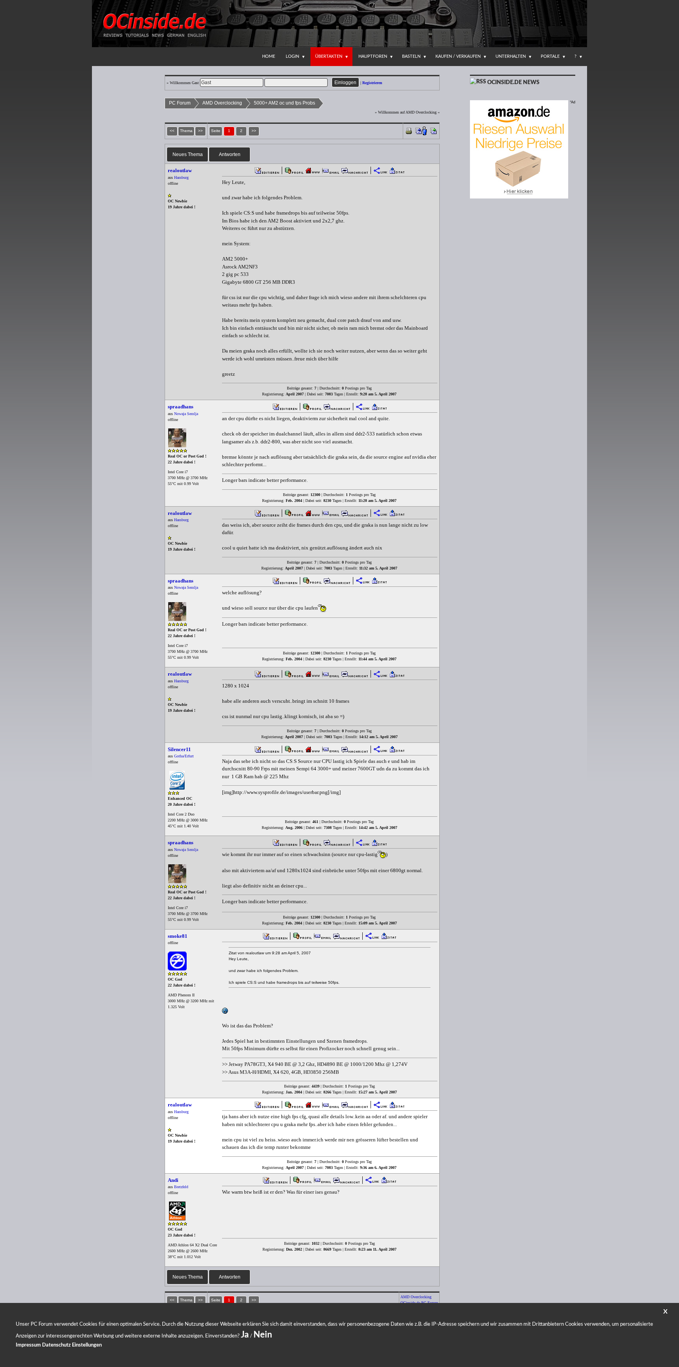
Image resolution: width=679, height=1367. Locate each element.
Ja (245, 1334)
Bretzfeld (181, 1187)
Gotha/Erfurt (184, 756)
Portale (550, 56)
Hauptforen (372, 56)
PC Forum (180, 103)
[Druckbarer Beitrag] (408, 130)
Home (268, 56)
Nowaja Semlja (186, 414)
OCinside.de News (513, 82)
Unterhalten (510, 56)
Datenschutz (56, 1345)
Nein (262, 1334)
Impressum (28, 1345)
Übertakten (328, 56)
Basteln (411, 56)
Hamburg (181, 177)
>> (253, 131)
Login (292, 56)
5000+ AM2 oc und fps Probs (284, 103)
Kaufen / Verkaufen (458, 56)
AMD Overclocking (222, 103)
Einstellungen (87, 1345)
